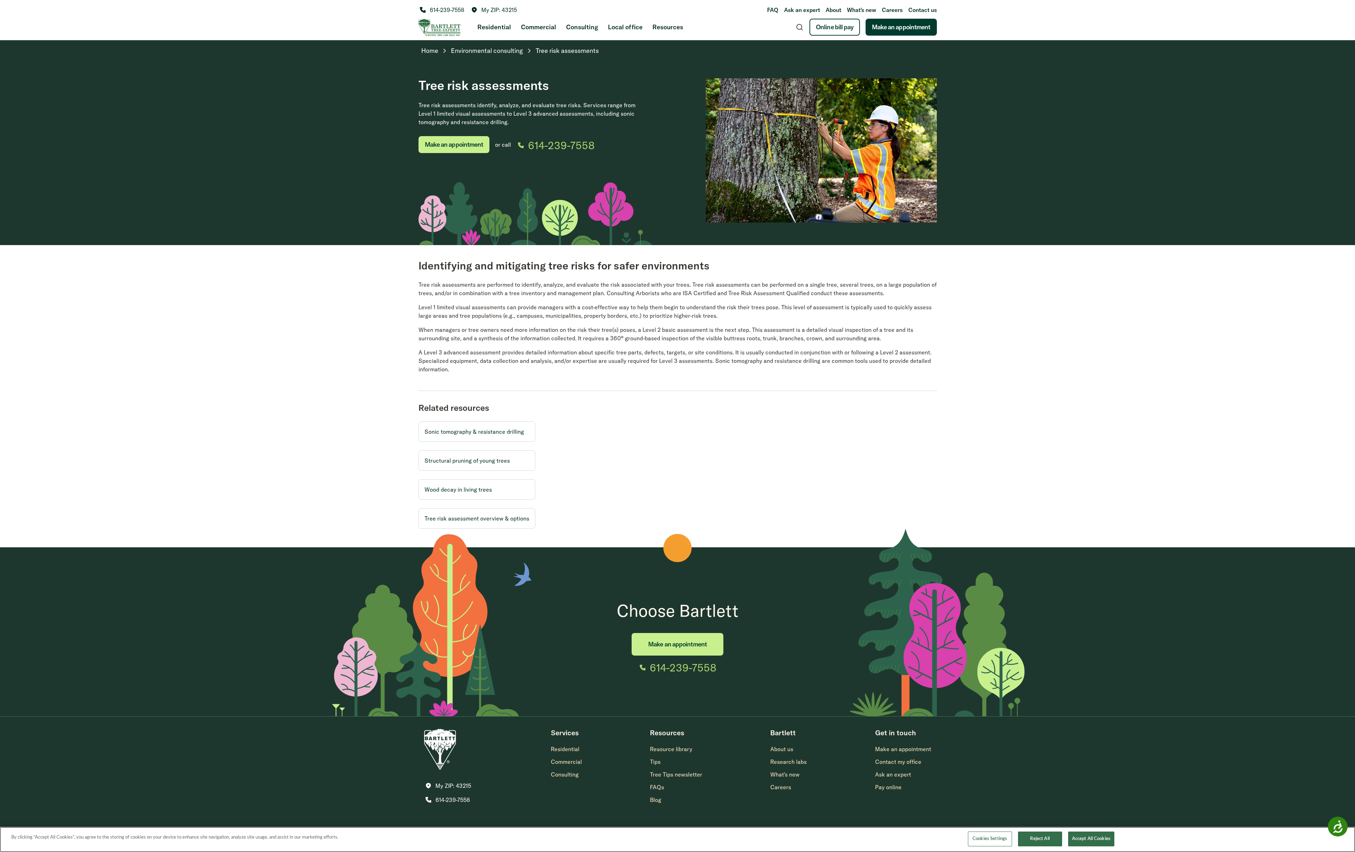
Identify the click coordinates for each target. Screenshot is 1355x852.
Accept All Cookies (1091, 838)
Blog (655, 799)
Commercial (538, 27)
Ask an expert (802, 9)
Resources (667, 27)
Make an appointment (901, 27)
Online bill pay (835, 27)
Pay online (888, 787)
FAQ (772, 9)
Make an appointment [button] (903, 749)
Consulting (582, 27)
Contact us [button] (922, 9)
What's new (861, 9)
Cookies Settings (989, 838)
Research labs (788, 761)
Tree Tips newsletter (676, 774)
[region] (677, 839)
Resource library (671, 749)
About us (781, 749)
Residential (494, 27)
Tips (655, 761)
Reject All (1039, 838)
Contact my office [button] (898, 761)
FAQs (657, 787)
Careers (892, 9)
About (833, 9)
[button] (494, 10)
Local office (625, 27)
